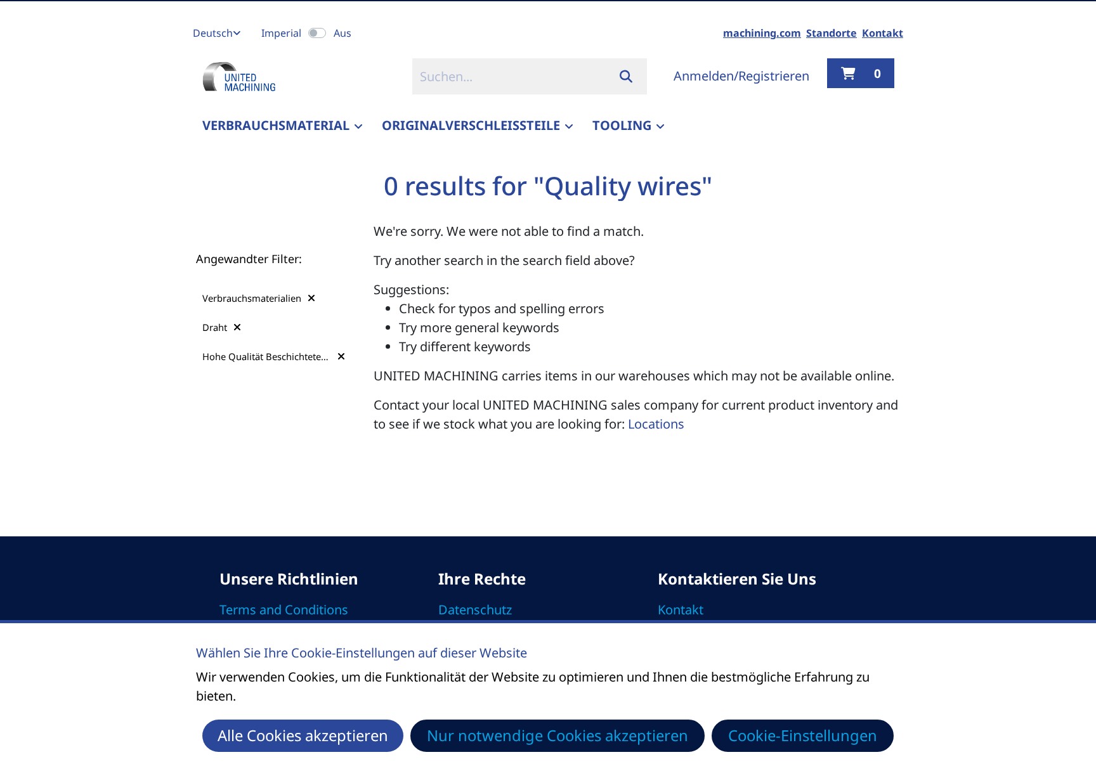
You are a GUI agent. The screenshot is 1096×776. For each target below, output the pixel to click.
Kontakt (882, 33)
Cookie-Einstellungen (802, 735)
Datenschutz (475, 609)
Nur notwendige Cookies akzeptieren (557, 735)
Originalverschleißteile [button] (471, 125)
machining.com (762, 33)
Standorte (831, 33)
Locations (656, 423)
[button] (259, 298)
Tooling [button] (621, 125)
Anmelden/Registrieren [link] (741, 75)
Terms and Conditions (283, 609)
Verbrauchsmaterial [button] (275, 125)
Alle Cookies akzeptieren (303, 735)
